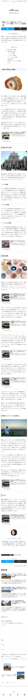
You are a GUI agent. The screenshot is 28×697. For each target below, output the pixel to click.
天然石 (3, 541)
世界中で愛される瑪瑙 (11, 49)
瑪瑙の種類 (10, 59)
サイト (2, 649)
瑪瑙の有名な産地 (11, 51)
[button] (25, 339)
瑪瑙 (19, 554)
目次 (12, 47)
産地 (12, 554)
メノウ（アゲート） (6, 554)
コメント (4, 625)
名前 (2, 640)
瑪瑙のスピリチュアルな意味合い (15, 60)
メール (2, 644)
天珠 (16, 554)
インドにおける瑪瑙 (13, 57)
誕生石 (18, 471)
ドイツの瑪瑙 (12, 53)
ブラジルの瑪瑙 (12, 55)
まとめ (9, 62)
